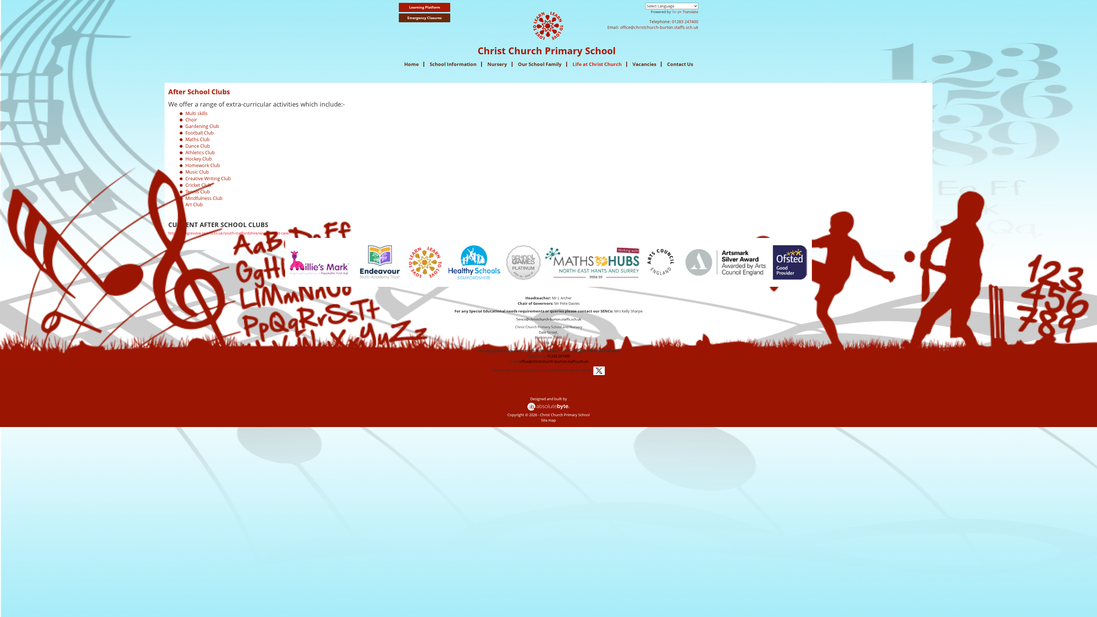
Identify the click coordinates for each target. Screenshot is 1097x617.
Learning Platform (424, 7)
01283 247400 (685, 21)
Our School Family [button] (540, 64)
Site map (548, 420)
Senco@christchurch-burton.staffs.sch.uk (548, 319)
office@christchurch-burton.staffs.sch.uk (659, 27)
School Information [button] (453, 64)
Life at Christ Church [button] (597, 64)
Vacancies (644, 64)
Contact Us (680, 64)
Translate (690, 11)
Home (411, 64)
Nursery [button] (497, 64)
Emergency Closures (424, 17)
